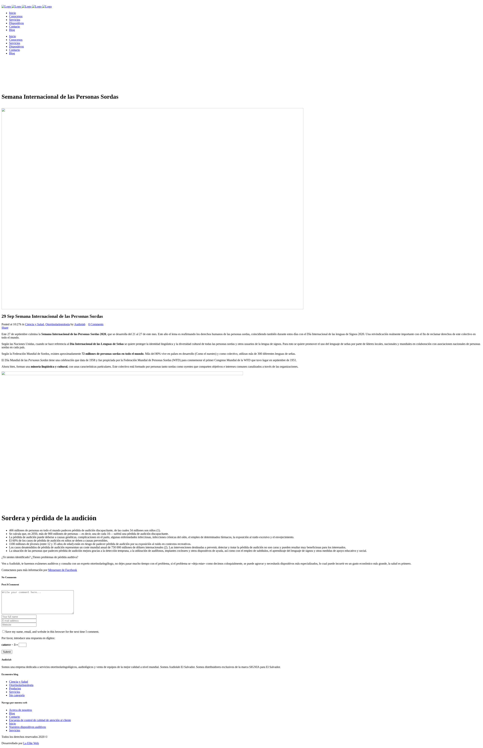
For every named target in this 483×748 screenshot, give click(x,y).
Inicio (12, 723)
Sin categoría (17, 695)
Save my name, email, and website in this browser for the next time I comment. (52, 631)
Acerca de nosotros (20, 710)
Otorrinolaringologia (57, 324)
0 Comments (95, 324)
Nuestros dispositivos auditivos (27, 727)
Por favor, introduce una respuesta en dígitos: (28, 638)
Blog (12, 713)
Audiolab (79, 324)
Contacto (14, 716)
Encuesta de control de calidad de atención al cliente (40, 720)
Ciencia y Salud (34, 324)
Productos (15, 688)
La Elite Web (31, 743)
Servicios (14, 691)
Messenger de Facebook (62, 570)
